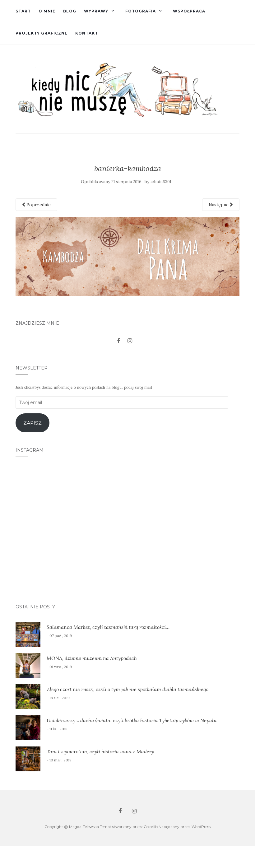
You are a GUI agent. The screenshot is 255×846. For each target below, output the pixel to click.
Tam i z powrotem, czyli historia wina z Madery (100, 751)
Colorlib (151, 826)
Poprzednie (38, 204)
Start (23, 11)
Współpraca (189, 11)
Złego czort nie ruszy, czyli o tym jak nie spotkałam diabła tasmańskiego (127, 689)
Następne (219, 204)
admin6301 (161, 181)
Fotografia (140, 11)
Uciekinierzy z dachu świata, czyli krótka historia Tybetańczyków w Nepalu (131, 720)
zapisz (32, 423)
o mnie (47, 11)
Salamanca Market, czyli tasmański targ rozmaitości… (108, 627)
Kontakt (86, 33)
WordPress (201, 826)
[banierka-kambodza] (127, 256)
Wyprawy (96, 11)
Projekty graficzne (41, 33)
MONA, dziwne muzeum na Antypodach (92, 658)
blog (69, 11)
